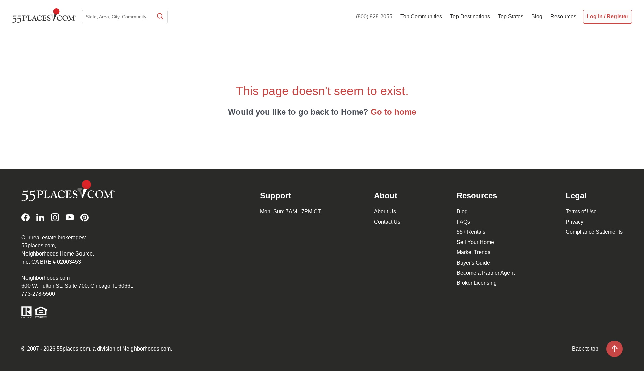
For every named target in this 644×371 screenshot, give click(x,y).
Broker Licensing (477, 283)
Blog (462, 211)
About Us (385, 211)
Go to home (393, 112)
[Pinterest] (84, 217)
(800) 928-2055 (374, 16)
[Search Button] (160, 17)
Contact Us (387, 222)
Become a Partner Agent (486, 273)
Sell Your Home (475, 242)
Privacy (574, 222)
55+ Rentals (471, 232)
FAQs (463, 222)
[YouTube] (70, 217)
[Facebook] (25, 217)
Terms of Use (581, 211)
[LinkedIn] (40, 217)
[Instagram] (55, 217)
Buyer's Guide (473, 263)
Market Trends (473, 252)
